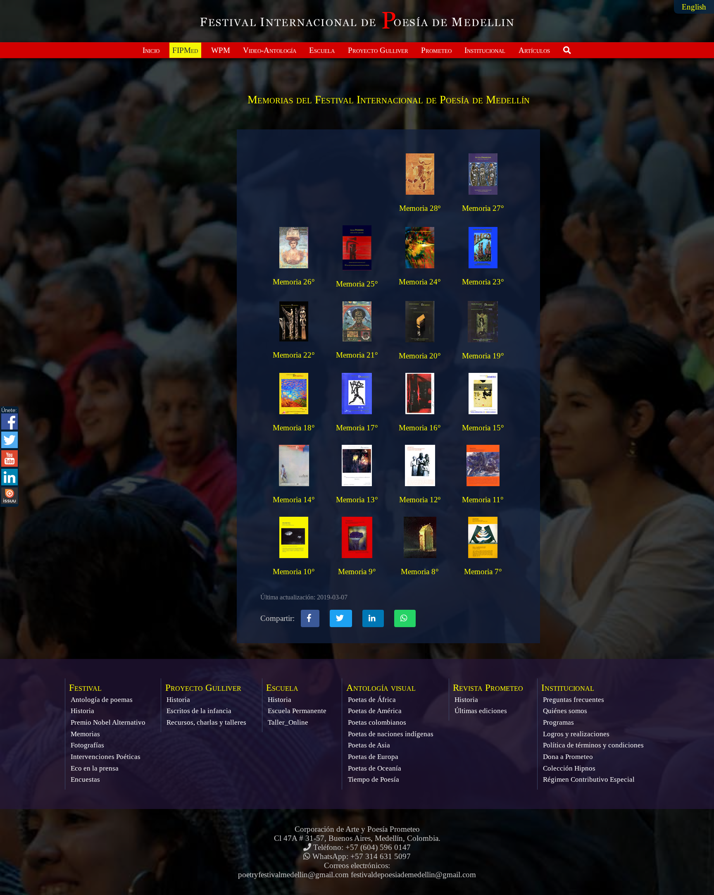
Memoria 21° (357, 355)
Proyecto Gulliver (378, 50)
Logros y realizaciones (576, 734)
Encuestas (85, 779)
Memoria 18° (294, 427)
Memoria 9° (357, 571)
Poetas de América (375, 711)
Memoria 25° (357, 283)
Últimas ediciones (481, 711)
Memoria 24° (420, 281)
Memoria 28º (419, 208)
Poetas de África (372, 700)
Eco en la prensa (95, 768)
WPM (220, 50)
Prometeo (436, 50)
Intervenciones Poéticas (105, 757)
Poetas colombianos (377, 722)
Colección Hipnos (569, 768)
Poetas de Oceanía (374, 768)
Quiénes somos (565, 711)
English (694, 6)
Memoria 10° (294, 571)
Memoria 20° (420, 355)
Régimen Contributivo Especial (589, 779)
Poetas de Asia (369, 745)
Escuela (322, 50)
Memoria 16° (420, 427)
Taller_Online (288, 722)
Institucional (484, 50)
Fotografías (87, 745)
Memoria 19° (483, 355)
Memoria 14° (294, 499)
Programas (558, 722)
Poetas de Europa (373, 757)
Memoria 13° (357, 499)
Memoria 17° (357, 427)
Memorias (85, 734)
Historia (82, 711)
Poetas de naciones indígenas (390, 734)
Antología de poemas (102, 700)
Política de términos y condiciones (593, 745)
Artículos (534, 50)
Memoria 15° (483, 427)
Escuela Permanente (297, 711)
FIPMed (185, 50)
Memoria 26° (294, 281)
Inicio (151, 50)
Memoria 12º (419, 499)
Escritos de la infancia (199, 711)
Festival (85, 688)
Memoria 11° (483, 499)
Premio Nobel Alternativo (108, 722)
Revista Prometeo (488, 688)
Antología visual (381, 688)
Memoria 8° (420, 571)
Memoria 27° (483, 208)
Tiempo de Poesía (373, 779)
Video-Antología (269, 50)
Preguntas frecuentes (573, 700)
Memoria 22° (294, 355)
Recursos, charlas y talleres (206, 722)
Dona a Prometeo (568, 757)
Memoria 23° (483, 281)
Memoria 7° (483, 571)
